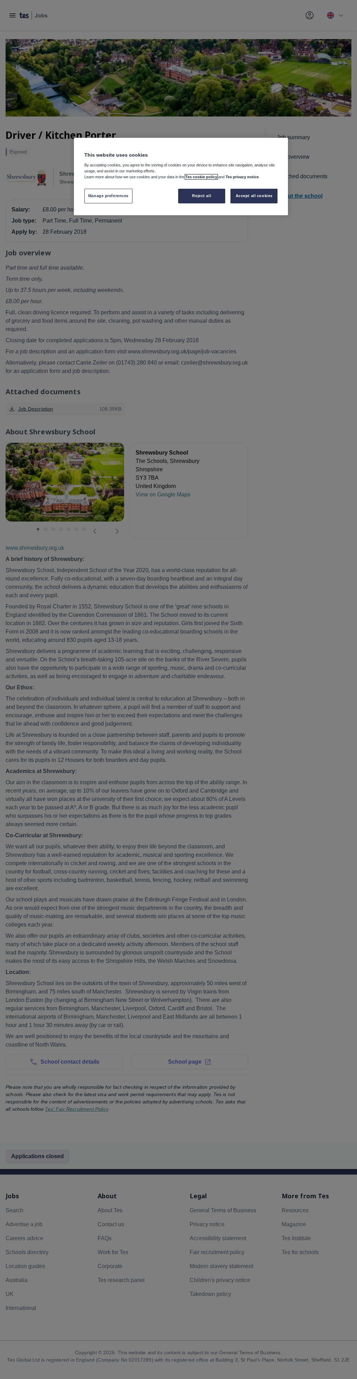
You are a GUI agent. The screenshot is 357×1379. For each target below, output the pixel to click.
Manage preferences (108, 196)
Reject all (201, 196)
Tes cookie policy (201, 177)
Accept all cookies (254, 196)
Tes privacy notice (242, 177)
